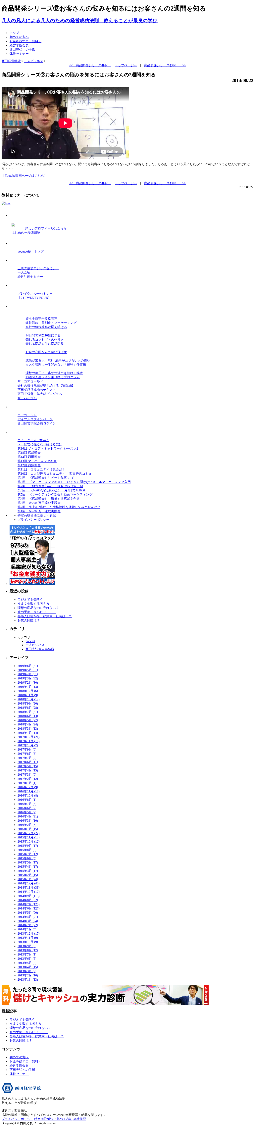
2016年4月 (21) (28, 816)
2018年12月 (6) (28, 691)
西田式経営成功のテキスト (37, 389)
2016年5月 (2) (27, 812)
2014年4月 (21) (28, 916)
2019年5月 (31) (28, 670)
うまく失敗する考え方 (33, 603)
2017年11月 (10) (28, 741)
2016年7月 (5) (27, 804)
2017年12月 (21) (28, 737)
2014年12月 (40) (28, 883)
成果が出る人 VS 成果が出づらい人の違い (58, 360)
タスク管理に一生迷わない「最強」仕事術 (56, 364)
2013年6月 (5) (27, 958)
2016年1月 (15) (28, 829)
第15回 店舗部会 (29, 452)
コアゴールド (27, 415)
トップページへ (126, 65)
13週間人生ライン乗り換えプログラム (53, 377)
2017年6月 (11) (28, 762)
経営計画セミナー (30, 276)
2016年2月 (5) (27, 824)
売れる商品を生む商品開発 (45, 343)
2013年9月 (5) (27, 946)
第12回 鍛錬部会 (29, 465)
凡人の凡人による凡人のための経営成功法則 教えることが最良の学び (80, 20)
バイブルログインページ (35, 419)
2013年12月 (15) (28, 933)
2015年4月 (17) (28, 866)
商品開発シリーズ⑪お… (90, 65)
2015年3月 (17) (28, 870)
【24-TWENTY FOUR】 (34, 297)
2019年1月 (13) (28, 686)
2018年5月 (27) (28, 720)
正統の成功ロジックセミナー (38, 268)
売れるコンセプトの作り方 (45, 339)
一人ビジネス (35, 645)
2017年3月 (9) (27, 774)
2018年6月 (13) (28, 716)
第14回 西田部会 (29, 457)
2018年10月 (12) (28, 699)
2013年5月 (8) (27, 962)
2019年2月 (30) (28, 682)
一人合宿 (24, 272)
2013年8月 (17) (28, 950)
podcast (30, 641)
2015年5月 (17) (28, 862)
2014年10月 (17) (28, 891)
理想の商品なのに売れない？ (38, 608)
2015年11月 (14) (28, 837)
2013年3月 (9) (27, 971)
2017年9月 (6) (27, 749)
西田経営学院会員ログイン (37, 423)
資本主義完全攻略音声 (41, 318)
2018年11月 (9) (28, 695)
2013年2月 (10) (28, 975)
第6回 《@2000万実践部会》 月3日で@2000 (51, 490)
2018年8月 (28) (28, 707)
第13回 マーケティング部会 (37, 461)
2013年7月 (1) (27, 954)
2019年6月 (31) (28, 665)
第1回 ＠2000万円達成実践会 (39, 511)
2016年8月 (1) (27, 799)
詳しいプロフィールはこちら (46, 228)
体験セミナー (19, 53)
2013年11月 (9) (28, 937)
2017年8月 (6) (27, 753)
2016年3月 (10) (28, 820)
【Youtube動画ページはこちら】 (24, 175)
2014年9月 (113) (28, 896)
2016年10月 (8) (28, 795)
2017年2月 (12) (28, 778)
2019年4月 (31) (28, 674)
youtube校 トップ (31, 251)
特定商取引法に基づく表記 (37, 515)
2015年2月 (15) (28, 875)
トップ (14, 32)
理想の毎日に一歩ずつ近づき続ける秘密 (54, 373)
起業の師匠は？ (29, 620)
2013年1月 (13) (28, 979)
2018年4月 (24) (28, 724)
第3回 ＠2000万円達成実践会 (39, 503)
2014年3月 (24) (28, 921)
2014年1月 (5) (27, 929)
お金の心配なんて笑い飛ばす (46, 352)
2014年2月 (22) (28, 925)
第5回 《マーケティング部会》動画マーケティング (55, 494)
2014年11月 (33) (28, 887)
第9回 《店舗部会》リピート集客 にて (46, 477)
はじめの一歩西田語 (26, 232)
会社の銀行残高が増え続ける (46, 327)
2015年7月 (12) (28, 854)
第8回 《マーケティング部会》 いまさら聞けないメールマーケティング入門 (74, 482)
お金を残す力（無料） (25, 41)
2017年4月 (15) (28, 770)
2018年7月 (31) (28, 711)
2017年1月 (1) (27, 783)
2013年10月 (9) (28, 942)
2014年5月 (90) (28, 912)
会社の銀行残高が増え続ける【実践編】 (46, 385)
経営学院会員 (19, 45)
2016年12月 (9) (28, 787)
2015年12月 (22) (28, 833)
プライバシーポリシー (33, 519)
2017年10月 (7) (28, 745)
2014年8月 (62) (28, 900)
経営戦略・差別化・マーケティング (51, 322)
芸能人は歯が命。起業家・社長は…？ (45, 616)
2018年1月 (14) (28, 732)
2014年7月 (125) (28, 904)
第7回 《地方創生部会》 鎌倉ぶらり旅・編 (50, 486)
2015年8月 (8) (27, 850)
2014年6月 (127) (28, 908)
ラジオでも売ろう (30, 599)
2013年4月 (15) (28, 967)
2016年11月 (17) (28, 791)
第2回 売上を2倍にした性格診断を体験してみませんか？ (59, 507)
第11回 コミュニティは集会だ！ (41, 469)
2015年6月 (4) (27, 858)
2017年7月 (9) (27, 758)
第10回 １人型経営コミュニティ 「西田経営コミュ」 (56, 473)
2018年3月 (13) (28, 728)
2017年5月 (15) (28, 766)
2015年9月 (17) (28, 845)
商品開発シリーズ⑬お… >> (165, 65)
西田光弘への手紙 (22, 49)
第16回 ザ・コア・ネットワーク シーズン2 (48, 448)
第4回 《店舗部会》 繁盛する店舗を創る (49, 498)
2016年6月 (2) (27, 808)
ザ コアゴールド (30, 381)
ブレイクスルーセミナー (35, 293)
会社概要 (79, 1119)
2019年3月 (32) (28, 678)
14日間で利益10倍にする (43, 335)
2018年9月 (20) (28, 703)
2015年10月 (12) (28, 841)
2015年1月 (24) (28, 879)
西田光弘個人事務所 (40, 649)
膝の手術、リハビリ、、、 (37, 612)
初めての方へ (19, 37)
